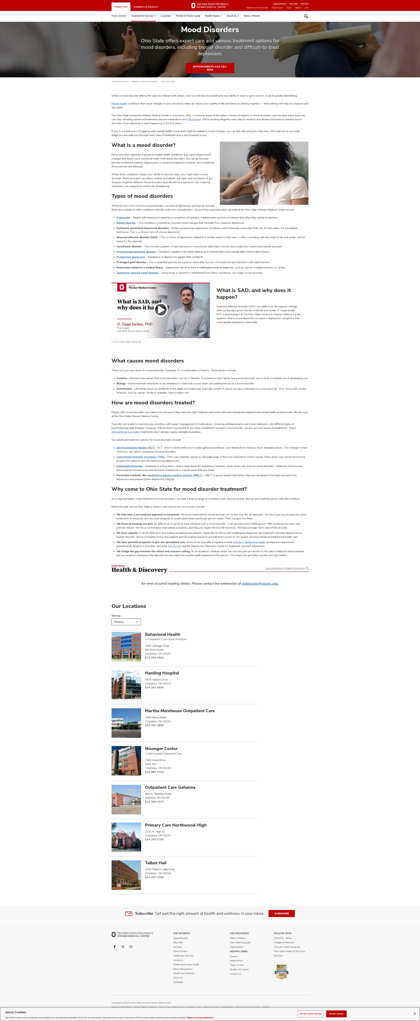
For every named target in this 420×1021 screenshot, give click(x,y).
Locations (166, 15)
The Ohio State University (287, 946)
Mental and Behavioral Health (145, 81)
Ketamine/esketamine (129, 466)
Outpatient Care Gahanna (170, 787)
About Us (232, 15)
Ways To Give (237, 965)
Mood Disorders (168, 81)
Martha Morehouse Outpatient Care (180, 711)
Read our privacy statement (200, 1017)
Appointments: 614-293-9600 (210, 68)
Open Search (306, 16)
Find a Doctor (119, 15)
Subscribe (281, 913)
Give (306, 8)
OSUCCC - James (283, 938)
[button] (161, 310)
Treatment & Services (142, 15)
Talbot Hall (156, 863)
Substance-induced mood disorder (137, 272)
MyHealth (178, 982)
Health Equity (212, 15)
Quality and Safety (239, 969)
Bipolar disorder (126, 223)
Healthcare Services (120, 81)
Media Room (236, 960)
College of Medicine (284, 942)
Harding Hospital (162, 673)
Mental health (119, 103)
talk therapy (194, 119)
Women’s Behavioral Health (249, 542)
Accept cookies (336, 1013)
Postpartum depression (130, 257)
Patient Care (121, 6)
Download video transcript (127, 341)
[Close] (414, 1013)
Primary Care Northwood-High (176, 825)
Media (288, 8)
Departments (236, 946)
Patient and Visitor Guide (186, 964)
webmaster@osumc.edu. (260, 583)
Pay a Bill (293, 4)
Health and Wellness (183, 973)
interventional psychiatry (126, 432)
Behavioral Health (162, 634)
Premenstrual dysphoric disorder (136, 251)
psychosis (174, 546)
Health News (277, 8)
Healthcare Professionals (257, 8)
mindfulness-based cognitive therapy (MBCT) (174, 475)
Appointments (279, 4)
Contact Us (235, 973)
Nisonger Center (161, 748)
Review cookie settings (311, 1013)
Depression (123, 217)
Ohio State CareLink (240, 942)
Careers (298, 8)
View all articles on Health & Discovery (285, 568)
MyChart (304, 4)
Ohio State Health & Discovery (289, 951)
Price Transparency (183, 968)
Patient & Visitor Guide (188, 15)
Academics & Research (145, 6)
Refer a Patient (252, 15)
